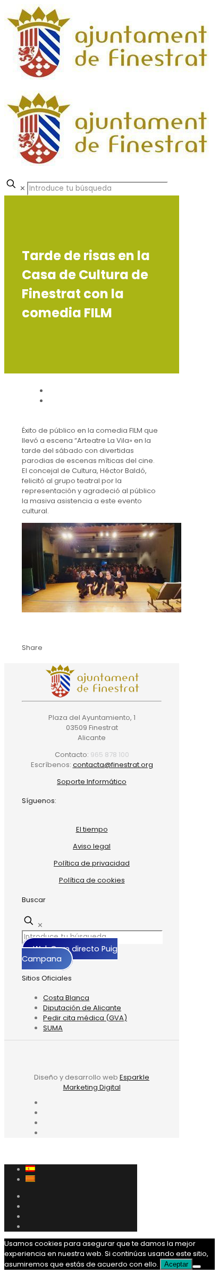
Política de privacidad (92, 863)
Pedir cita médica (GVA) (85, 1018)
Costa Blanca (66, 998)
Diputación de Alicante (82, 1008)
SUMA (53, 1028)
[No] (196, 1266)
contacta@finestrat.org (113, 765)
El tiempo (92, 829)
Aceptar (176, 1264)
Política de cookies (92, 880)
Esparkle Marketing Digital (106, 1082)
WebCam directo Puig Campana (69, 953)
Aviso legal (92, 846)
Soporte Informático (92, 782)
